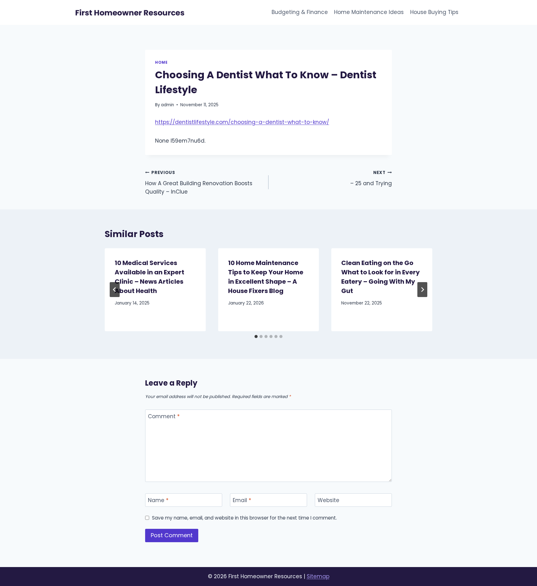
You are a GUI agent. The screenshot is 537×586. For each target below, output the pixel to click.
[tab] (256, 336)
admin (167, 105)
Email (242, 500)
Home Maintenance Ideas (369, 12)
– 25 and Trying (371, 178)
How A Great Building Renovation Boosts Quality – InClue (198, 182)
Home (161, 62)
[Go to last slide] (115, 289)
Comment (164, 416)
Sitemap (318, 576)
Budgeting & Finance (300, 12)
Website (328, 500)
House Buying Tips (434, 12)
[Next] (422, 289)
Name (158, 500)
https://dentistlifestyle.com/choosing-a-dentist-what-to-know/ (242, 122)
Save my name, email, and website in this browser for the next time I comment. (244, 518)
